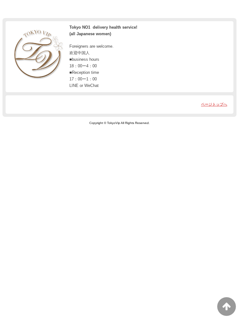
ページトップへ (214, 104)
